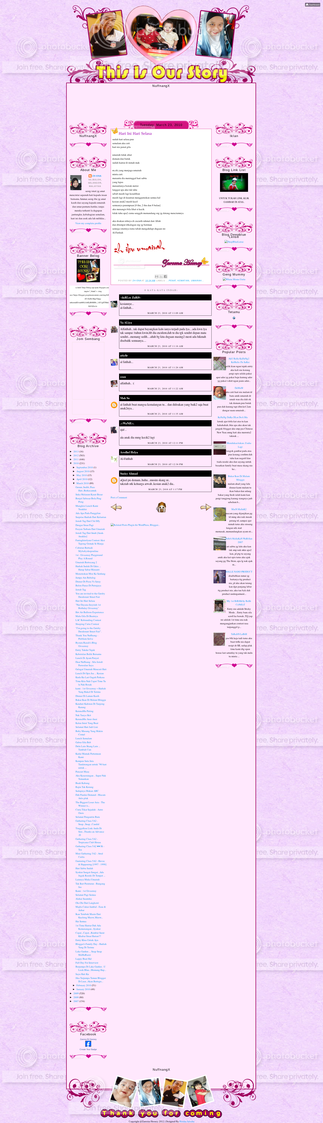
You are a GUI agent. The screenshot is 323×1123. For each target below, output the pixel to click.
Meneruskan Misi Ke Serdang (90, 573)
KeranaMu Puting (84, 711)
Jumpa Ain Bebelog (86, 577)
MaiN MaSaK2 (239, 509)
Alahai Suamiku (84, 898)
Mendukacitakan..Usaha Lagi (239, 444)
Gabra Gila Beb (83, 742)
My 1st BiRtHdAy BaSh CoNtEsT (239, 602)
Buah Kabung (83, 783)
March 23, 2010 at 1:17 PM (165, 489)
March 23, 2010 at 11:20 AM (165, 367)
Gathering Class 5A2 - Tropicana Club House (88, 840)
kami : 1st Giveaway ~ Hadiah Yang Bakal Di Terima (91, 690)
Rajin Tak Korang (84, 787)
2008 (76, 997)
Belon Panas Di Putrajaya (88, 585)
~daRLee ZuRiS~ (130, 297)
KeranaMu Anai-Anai (86, 719)
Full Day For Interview (87, 962)
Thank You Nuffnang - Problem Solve (87, 637)
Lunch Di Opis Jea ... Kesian (90, 673)
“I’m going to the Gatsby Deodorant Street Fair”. (88, 629)
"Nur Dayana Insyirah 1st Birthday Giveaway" (88, 606)
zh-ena (96, 176)
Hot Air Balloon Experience (90, 612)
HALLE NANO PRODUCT (239, 571)
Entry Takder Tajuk (85, 650)
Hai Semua (81, 921)
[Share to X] (161, 276)
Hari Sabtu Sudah (84, 868)
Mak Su (125, 398)
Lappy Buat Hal (84, 958)
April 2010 (82, 479)
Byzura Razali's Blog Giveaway (86, 644)
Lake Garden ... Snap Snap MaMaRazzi (89, 953)
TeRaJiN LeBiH (239, 634)
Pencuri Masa (82, 771)
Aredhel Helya (129, 452)
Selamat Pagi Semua (86, 894)
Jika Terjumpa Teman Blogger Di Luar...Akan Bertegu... (91, 979)
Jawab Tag (81, 589)
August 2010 (83, 471)
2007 (76, 1001)
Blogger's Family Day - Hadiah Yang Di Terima (91, 945)
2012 (76, 455)
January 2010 (83, 989)
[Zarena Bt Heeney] (88, 1045)
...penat (171, 280)
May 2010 (81, 475)
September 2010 (84, 467)
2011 (76, 459)
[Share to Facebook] (165, 276)
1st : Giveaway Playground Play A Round (89, 556)
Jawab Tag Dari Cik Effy (88, 521)
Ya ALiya (126, 322)
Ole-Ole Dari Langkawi (87, 902)
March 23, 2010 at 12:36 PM (165, 464)
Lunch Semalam (84, 738)
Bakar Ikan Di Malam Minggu (91, 700)
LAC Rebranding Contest (88, 620)
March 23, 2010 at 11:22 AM (165, 388)
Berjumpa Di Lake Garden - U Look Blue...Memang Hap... (91, 968)
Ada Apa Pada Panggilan (88, 513)
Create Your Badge (88, 1049)
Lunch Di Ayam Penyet (87, 658)
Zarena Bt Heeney (88, 1039)
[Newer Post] (116, 511)
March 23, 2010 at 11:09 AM (165, 312)
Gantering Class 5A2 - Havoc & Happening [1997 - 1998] (91, 862)
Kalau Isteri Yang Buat (87, 723)
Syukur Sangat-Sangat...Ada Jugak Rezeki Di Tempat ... (90, 873)
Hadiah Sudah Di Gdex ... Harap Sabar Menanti (88, 567)
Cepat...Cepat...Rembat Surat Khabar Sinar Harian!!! (90, 934)
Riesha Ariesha (186, 1121)
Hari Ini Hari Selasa (85, 600)
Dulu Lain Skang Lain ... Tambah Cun (88, 747)
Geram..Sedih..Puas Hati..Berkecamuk (86, 488)
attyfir (124, 355)
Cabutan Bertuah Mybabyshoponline (87, 549)
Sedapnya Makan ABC (87, 791)
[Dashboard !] (312, 5)
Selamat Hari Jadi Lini (87, 727)
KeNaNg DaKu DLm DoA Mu (233, 417)
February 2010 (84, 985)
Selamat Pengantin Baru (88, 817)
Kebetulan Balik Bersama (88, 654)
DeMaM (239, 388)
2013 (76, 451)
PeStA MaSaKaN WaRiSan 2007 (238, 540)
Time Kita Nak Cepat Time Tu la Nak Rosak (91, 682)
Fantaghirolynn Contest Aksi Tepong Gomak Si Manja (90, 542)
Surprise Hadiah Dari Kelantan (91, 517)
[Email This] (157, 276)
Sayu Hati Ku (82, 974)
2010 (76, 463)
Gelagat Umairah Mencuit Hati (91, 669)
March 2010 (82, 483)
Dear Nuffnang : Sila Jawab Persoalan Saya (89, 663)
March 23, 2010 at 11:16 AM (165, 345)
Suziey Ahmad (129, 473)
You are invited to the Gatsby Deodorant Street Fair (90, 595)
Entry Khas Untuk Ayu (87, 940)
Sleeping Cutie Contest (87, 624)
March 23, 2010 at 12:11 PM (165, 442)
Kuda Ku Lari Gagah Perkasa (90, 677)
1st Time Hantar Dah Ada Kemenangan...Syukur (88, 927)
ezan (123, 377)
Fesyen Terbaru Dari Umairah (90, 529)
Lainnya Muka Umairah (88, 879)
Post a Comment (119, 497)
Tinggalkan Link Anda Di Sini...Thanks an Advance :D (90, 832)
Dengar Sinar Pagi (85, 525)
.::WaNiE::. (127, 423)
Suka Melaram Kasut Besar (89, 494)
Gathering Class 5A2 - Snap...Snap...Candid (87, 822)
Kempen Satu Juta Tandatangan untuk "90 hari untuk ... (91, 764)
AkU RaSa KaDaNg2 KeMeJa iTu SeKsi (239, 360)
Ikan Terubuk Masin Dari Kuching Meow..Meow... (89, 915)
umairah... (197, 280)
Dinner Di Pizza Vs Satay (88, 581)
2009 (76, 993)
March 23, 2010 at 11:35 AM (165, 413)
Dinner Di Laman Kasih (87, 696)
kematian (183, 280)
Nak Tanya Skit (83, 715)
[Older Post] (206, 511)
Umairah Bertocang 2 (86, 562)
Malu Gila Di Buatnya (87, 616)
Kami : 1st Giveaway (86, 891)
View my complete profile (88, 223)
